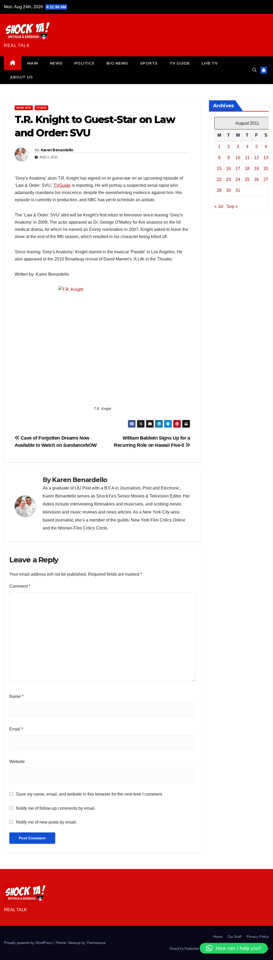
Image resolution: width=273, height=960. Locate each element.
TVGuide (62, 185)
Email (16, 729)
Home (217, 937)
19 (256, 168)
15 (219, 168)
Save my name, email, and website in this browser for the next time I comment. (89, 794)
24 (237, 179)
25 (247, 179)
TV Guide (180, 63)
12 (256, 157)
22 (219, 179)
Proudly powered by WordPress (29, 943)
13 (265, 157)
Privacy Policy (258, 937)
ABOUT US (21, 77)
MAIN (32, 63)
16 (228, 168)
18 (247, 168)
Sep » (232, 206)
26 (256, 179)
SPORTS (149, 63)
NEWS (56, 63)
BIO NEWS (117, 63)
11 (247, 157)
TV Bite (41, 107)
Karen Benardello (57, 150)
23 (228, 179)
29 (219, 190)
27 (265, 179)
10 (237, 157)
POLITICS (84, 63)
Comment (19, 586)
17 (237, 168)
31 (237, 190)
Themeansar (95, 943)
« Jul (218, 206)
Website (17, 761)
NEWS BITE (23, 107)
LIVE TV (210, 63)
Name (16, 696)
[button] (254, 70)
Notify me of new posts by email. (46, 822)
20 (265, 168)
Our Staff (234, 937)
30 (228, 190)
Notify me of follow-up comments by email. (55, 808)
